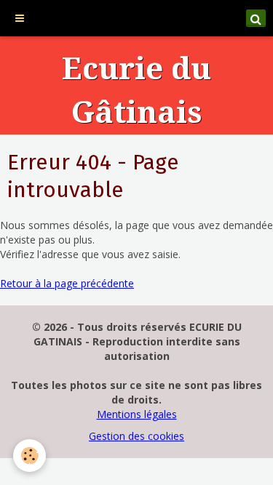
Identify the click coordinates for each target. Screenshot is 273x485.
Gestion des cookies (136, 436)
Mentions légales (137, 414)
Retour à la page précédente (67, 283)
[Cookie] (29, 455)
